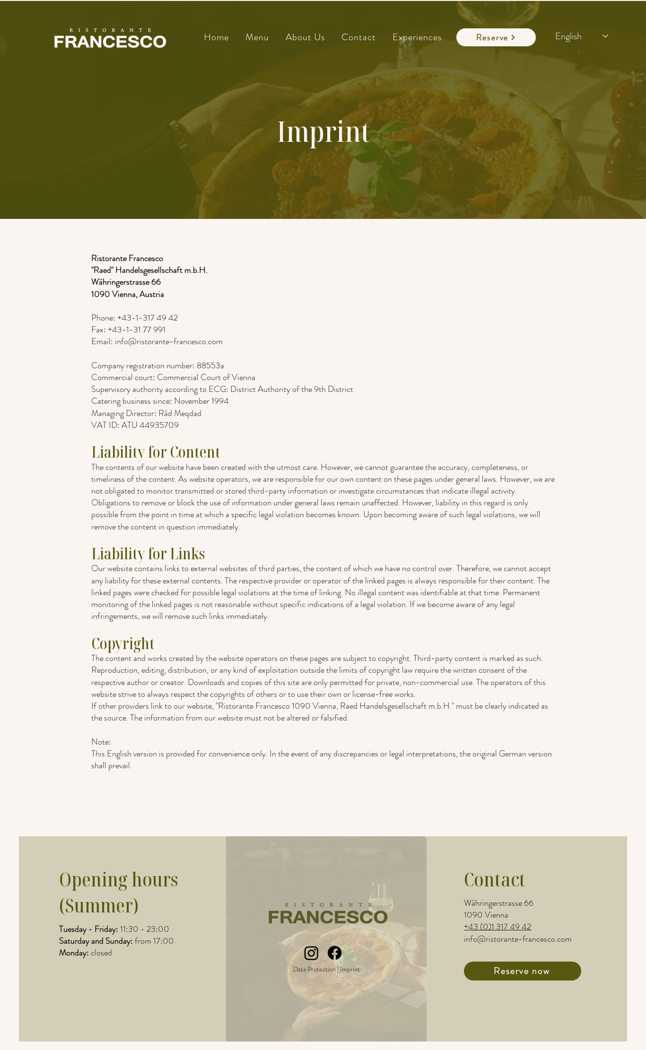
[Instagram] (311, 953)
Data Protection (314, 969)
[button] (257, 37)
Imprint (350, 969)
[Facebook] (334, 953)
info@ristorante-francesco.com (518, 939)
